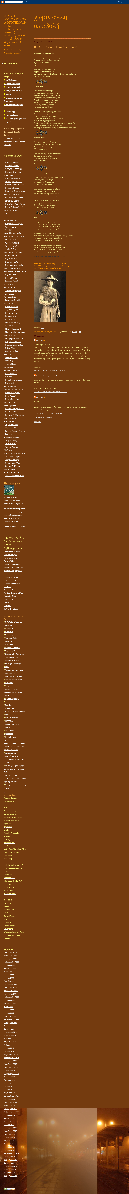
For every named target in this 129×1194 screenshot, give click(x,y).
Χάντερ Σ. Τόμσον (12, 466)
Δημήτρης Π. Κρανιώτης (13, 567)
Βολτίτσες (8, 641)
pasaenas (8, 734)
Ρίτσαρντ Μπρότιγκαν (14, 409)
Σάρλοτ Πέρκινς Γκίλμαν (15, 431)
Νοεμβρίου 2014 (10, 1176)
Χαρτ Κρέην (10, 469)
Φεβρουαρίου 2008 (11, 962)
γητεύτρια (8, 644)
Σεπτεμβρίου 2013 (11, 1153)
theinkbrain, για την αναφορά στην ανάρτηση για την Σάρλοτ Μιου (15, 778)
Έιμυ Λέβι (9, 284)
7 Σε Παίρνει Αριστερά (13, 622)
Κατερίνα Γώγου (12, 188)
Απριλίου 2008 (10, 968)
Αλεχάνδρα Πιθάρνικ (14, 224)
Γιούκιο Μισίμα (11, 278)
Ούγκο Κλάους (11, 358)
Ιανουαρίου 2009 (10, 994)
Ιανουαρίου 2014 (10, 1166)
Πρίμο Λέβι (9, 383)
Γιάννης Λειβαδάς (11, 558)
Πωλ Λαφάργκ (11, 386)
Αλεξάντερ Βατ (11, 220)
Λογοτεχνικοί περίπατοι (13, 670)
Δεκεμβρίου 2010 (11, 1067)
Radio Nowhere (11, 737)
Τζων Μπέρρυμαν (12, 457)
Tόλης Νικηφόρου (11, 609)
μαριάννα (39, 340)
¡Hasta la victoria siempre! (15, 711)
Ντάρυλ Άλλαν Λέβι (13, 342)
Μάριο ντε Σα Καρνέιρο (15, 332)
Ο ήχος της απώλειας (13, 680)
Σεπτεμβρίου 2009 (11, 1019)
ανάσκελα (8, 629)
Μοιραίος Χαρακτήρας (12, 590)
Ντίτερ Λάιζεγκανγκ (13, 348)
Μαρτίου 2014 (9, 1172)
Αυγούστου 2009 (11, 1016)
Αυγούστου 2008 (11, 981)
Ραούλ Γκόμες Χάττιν (14, 390)
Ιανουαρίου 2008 (10, 959)
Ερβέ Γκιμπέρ (11, 287)
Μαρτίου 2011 (9, 1077)
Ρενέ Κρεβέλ (10, 396)
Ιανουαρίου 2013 (10, 1137)
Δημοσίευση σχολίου (44, 418)
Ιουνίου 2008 (9, 975)
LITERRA (7, 587)
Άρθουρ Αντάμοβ (12, 243)
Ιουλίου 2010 (9, 1051)
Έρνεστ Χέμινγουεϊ (13, 291)
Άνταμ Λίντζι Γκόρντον (14, 236)
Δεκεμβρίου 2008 (11, 991)
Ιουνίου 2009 (9, 1010)
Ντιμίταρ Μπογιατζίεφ (14, 345)
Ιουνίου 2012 (9, 1125)
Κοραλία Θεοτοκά (12, 194)
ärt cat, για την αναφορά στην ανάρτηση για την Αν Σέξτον (14, 769)
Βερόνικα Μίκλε (11, 259)
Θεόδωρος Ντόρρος (13, 182)
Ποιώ (6, 695)
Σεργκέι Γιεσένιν (12, 437)
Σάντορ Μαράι (11, 418)
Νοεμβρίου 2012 (10, 1131)
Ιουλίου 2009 (9, 1013)
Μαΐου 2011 (8, 1083)
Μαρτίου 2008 (9, 965)
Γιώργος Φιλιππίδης (13, 169)
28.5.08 (74, 332)
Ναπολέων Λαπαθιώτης (15, 204)
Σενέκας (8, 434)
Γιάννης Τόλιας (9, 561)
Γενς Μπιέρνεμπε (12, 268)
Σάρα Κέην (9, 421)
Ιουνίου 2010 (9, 1048)
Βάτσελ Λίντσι (11, 256)
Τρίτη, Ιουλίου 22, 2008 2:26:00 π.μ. (48, 413)
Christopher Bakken (12, 551)
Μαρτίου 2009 (9, 1000)
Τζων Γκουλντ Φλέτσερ (15, 453)
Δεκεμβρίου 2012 (11, 1134)
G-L (42, 328)
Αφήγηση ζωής (10, 638)
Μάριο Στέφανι (11, 335)
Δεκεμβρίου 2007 (11, 956)
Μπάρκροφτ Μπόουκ (14, 339)
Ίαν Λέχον (9, 303)
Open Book (8, 599)
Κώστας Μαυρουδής (12, 583)
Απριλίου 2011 (9, 1080)
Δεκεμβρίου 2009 (11, 1029)
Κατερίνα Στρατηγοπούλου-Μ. (47, 376)
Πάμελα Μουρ (10, 364)
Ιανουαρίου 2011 (10, 1070)
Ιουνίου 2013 (9, 1147)
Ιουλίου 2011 (9, 1090)
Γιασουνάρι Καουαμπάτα (15, 271)
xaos (6, 740)
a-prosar (8, 625)
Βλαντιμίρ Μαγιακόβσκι (15, 265)
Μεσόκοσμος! (10, 673)
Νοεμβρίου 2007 (10, 952)
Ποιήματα (7, 606)
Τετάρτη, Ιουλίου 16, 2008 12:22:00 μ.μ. (50, 392)
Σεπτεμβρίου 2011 (11, 1096)
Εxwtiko (7, 705)
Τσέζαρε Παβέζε (12, 460)
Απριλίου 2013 (10, 1141)
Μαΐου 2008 (8, 971)
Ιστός (6, 667)
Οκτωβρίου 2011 (10, 1099)
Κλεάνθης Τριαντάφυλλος (16, 191)
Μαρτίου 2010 (9, 1039)
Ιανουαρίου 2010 (10, 1032)
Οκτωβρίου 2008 (10, 984)
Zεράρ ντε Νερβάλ (13, 300)
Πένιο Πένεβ (10, 377)
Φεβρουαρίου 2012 (11, 1112)
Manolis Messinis (11, 724)
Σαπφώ (8, 214)
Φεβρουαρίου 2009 (11, 997)
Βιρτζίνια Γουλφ (11, 262)
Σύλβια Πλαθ (10, 444)
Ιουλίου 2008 (9, 978)
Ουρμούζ (9, 361)
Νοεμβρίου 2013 (10, 1160)
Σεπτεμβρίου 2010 (11, 1058)
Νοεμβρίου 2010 (10, 1064)
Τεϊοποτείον (9, 702)
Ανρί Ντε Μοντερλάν (13, 233)
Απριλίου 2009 (10, 1003)
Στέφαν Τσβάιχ (11, 441)
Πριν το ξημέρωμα (11, 699)
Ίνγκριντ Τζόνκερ (12, 310)
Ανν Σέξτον (9, 230)
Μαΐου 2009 (8, 1007)
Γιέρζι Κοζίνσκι (11, 275)
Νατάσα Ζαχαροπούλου (13, 593)
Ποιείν (6, 603)
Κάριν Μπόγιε (11, 313)
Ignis (6, 715)
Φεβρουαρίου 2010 (11, 1035)
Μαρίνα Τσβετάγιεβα (14, 329)
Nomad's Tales (10, 596)
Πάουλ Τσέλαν (11, 370)
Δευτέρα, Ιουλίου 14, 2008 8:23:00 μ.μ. (50, 370)
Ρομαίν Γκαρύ (11, 412)
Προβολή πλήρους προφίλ (14, 526)
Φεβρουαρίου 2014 (11, 1169)
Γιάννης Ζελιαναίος (12, 648)
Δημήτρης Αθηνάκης (12, 564)
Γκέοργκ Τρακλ (11, 281)
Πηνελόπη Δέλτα (12, 210)
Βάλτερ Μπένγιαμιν (13, 252)
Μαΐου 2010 (8, 1045)
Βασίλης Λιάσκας (12, 166)
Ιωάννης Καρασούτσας (14, 185)
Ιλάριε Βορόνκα (11, 307)
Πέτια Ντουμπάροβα (13, 380)
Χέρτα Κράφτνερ (12, 472)
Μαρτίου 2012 (9, 1115)
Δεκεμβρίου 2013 (11, 1163)
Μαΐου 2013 (8, 1144)
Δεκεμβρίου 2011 (10, 1106)
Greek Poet (9, 708)
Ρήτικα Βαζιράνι (12, 399)
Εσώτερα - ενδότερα (12, 664)
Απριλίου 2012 (10, 1118)
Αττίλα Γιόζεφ (10, 249)
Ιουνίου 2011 (9, 1086)
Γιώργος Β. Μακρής (13, 172)
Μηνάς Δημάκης (12, 201)
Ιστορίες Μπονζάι (11, 577)
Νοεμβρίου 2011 (10, 1102)
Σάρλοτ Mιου (10, 428)
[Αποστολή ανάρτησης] (79, 332)
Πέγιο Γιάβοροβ (11, 374)
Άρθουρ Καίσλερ (12, 246)
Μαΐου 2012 (8, 1121)
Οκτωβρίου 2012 (10, 1128)
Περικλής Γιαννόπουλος (15, 207)
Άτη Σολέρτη (9, 635)
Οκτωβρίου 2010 (10, 1061)
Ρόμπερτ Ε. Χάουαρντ (14, 415)
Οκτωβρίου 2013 (10, 1157)
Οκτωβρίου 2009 (10, 1023)
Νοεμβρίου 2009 (10, 1026)
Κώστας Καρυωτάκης (14, 198)
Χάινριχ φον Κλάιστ (13, 463)
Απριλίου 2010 (10, 1042)
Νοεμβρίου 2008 (10, 987)
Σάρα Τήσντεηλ (11, 425)
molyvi (7, 727)
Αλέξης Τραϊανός (12, 162)
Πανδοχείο (8, 683)
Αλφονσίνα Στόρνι (12, 227)
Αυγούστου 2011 (10, 1093)
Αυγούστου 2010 (11, 1055)
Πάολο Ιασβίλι (11, 367)
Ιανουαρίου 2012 (10, 1109)
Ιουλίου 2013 (9, 1150)
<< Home (37, 422)
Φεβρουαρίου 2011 (11, 1074)
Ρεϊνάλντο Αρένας (12, 393)
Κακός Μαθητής (10, 580)
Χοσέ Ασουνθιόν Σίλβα (14, 476)
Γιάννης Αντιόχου (10, 555)
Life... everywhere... (12, 718)
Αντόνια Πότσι (11, 240)
